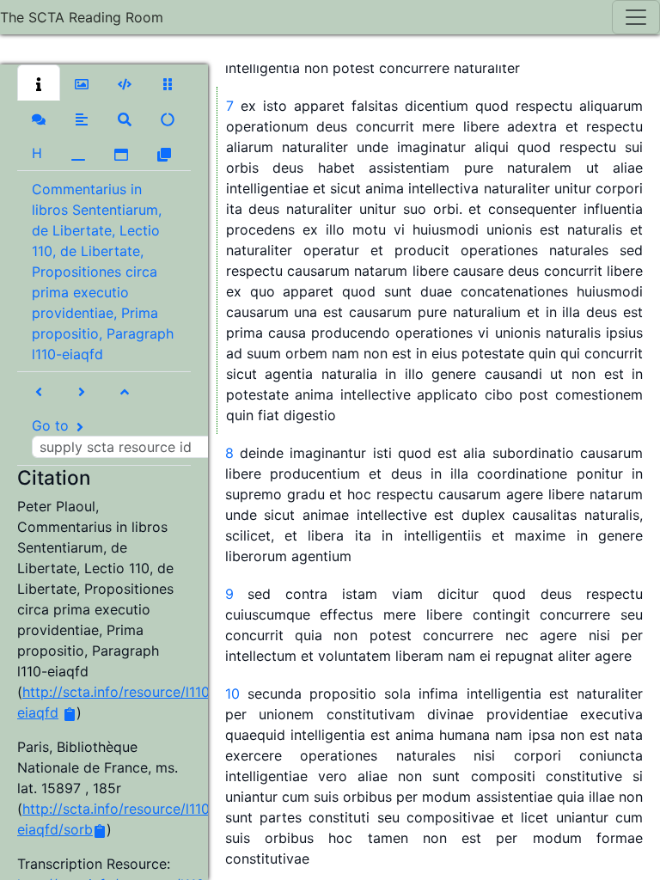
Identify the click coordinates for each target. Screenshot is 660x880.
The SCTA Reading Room (81, 17)
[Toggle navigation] (636, 17)
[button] (38, 82)
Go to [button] (52, 425)
